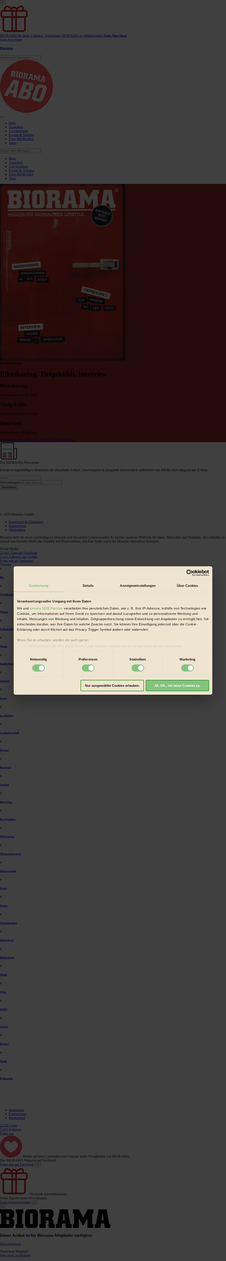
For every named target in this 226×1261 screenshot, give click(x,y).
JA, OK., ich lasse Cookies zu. (177, 685)
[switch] (88, 668)
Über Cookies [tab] (187, 585)
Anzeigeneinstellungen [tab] (138, 585)
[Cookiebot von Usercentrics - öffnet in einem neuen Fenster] (189, 573)
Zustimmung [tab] (38, 585)
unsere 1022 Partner (46, 608)
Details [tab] (88, 585)
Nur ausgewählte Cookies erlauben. (112, 685)
